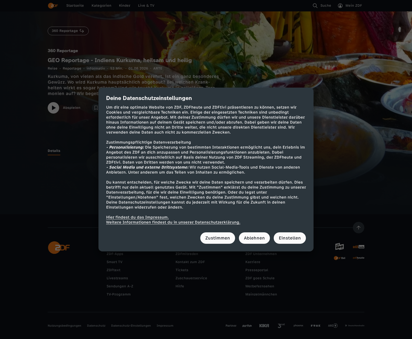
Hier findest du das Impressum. (137, 217)
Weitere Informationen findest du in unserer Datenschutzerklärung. (173, 222)
